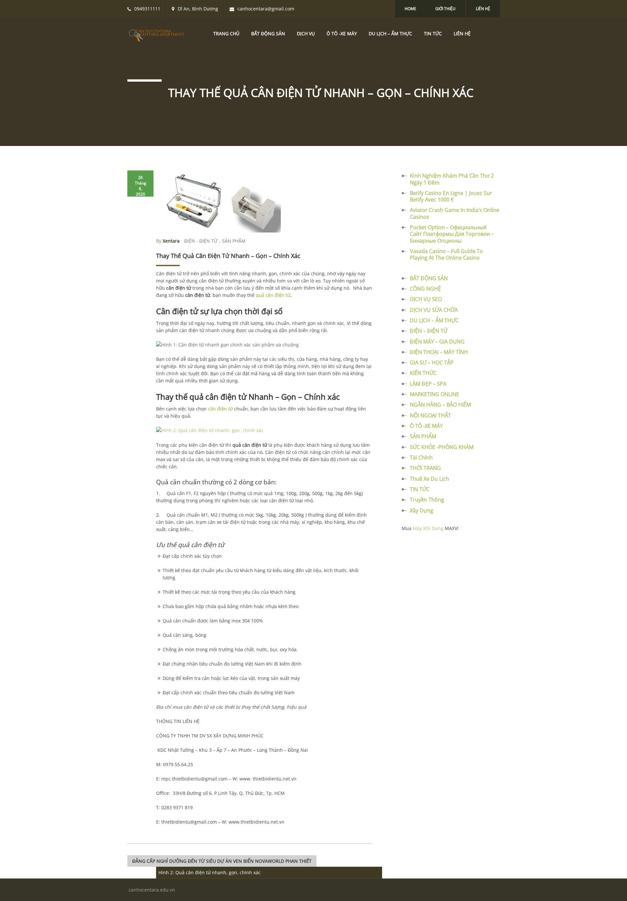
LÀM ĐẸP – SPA (428, 383)
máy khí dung (428, 528)
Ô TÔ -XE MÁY (342, 33)
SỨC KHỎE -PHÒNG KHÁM (442, 447)
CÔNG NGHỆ (425, 288)
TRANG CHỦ (226, 33)
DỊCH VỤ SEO (426, 299)
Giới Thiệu (445, 8)
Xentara (171, 241)
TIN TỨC (433, 33)
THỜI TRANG (425, 468)
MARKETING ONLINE (434, 394)
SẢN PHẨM (234, 241)
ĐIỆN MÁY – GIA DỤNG (437, 341)
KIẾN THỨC (423, 373)
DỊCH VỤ (306, 33)
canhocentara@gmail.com (265, 9)
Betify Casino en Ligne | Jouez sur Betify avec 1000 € (451, 196)
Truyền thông (427, 499)
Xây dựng (421, 510)
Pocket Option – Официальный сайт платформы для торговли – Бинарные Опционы (452, 234)
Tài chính (421, 457)
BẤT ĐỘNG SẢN (268, 33)
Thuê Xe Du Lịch (429, 478)
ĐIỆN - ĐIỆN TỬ (200, 241)
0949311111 (147, 9)
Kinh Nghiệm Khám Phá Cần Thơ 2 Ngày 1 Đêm (452, 179)
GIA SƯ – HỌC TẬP (432, 362)
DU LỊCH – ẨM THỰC (390, 33)
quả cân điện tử (273, 295)
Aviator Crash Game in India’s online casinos (454, 213)
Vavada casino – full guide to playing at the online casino (446, 254)
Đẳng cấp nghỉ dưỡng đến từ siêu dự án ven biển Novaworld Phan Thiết (222, 861)
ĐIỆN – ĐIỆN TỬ (428, 330)
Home (410, 8)
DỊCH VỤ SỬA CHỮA (434, 310)
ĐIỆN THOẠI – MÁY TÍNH (439, 352)
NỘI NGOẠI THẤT (430, 415)
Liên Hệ (483, 8)
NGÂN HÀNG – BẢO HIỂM (440, 404)
